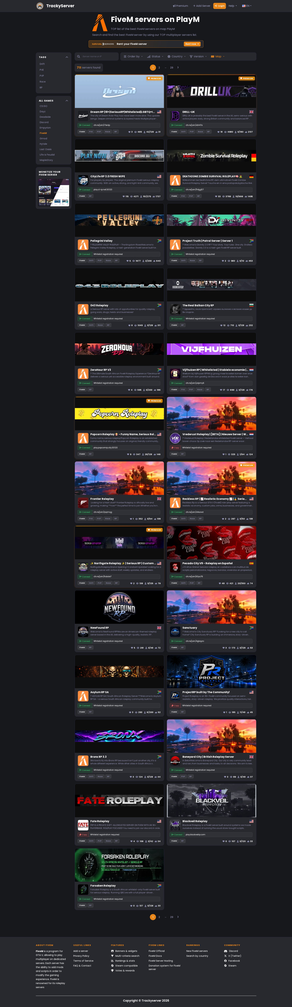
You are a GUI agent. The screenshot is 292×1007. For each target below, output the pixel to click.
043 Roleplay (99, 305)
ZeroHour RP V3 (100, 370)
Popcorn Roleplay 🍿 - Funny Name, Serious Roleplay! (126, 434)
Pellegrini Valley (101, 241)
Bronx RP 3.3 (98, 757)
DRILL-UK (188, 112)
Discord (44, 122)
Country (177, 56)
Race (43, 81)
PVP (42, 75)
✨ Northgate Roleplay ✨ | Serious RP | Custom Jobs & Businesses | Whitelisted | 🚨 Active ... (152, 563)
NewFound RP (99, 628)
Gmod (43, 138)
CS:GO (43, 106)
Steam (232, 965)
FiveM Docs (155, 956)
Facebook (234, 960)
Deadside (45, 117)
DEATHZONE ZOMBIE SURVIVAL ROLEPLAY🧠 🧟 (212, 176)
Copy (176, 447)
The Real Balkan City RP (198, 305)
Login (221, 5)
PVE (42, 70)
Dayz (42, 111)
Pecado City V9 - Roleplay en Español (207, 563)
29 (171, 67)
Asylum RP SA (99, 692)
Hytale (43, 144)
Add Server (203, 6)
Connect (86, 125)
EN (247, 6)
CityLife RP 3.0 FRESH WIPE (107, 176)
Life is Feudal (47, 154)
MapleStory (46, 160)
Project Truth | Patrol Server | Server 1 (207, 241)
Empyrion (45, 127)
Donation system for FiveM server (164, 967)
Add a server (80, 951)
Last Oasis (46, 149)
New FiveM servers (197, 951)
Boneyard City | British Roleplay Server (208, 757)
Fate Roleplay (99, 821)
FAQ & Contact (82, 965)
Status (156, 56)
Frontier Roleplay (102, 499)
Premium (182, 6)
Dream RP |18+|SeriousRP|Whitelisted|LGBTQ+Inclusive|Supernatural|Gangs (142, 112)
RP (41, 87)
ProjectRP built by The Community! (206, 692)
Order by (134, 56)
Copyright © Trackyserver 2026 (146, 1001)
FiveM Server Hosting (161, 960)
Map (218, 56)
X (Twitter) (234, 956)
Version (199, 56)
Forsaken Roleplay (103, 885)
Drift (42, 64)
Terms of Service (83, 960)
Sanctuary (189, 628)
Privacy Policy (81, 956)
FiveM (43, 133)
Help (232, 6)
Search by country (197, 956)
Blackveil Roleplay (194, 821)
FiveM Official (157, 951)
